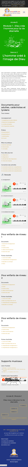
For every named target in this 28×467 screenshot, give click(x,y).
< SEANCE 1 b (14, 408)
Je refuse (21, 5)
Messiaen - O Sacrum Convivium (9, 367)
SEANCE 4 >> (5, 414)
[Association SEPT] (11, 12)
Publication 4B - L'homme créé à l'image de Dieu (13, 225)
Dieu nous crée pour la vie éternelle (14, 401)
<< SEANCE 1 (23, 405)
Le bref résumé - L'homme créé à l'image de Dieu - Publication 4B (15, 209)
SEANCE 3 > (14, 411)
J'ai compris (15, 5)
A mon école (3, 193)
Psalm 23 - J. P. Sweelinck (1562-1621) (10, 371)
